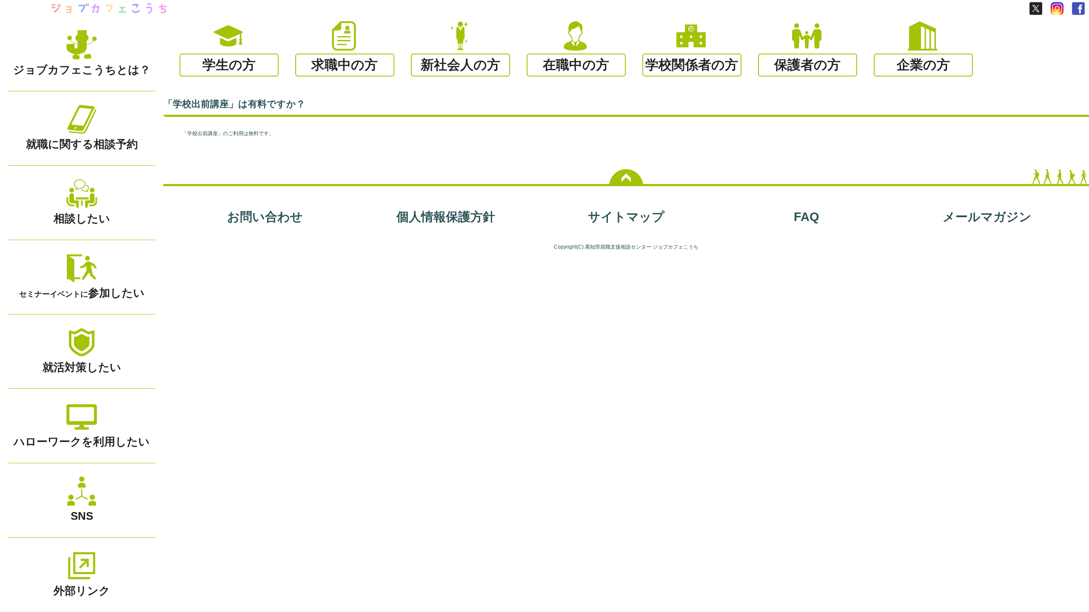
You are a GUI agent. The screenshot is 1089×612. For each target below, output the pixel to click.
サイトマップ (626, 217)
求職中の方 (344, 64)
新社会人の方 (460, 64)
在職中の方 (576, 64)
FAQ (806, 217)
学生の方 (229, 64)
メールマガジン (987, 217)
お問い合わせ (265, 217)
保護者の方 (807, 64)
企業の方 (923, 64)
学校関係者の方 (691, 64)
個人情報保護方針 (445, 217)
